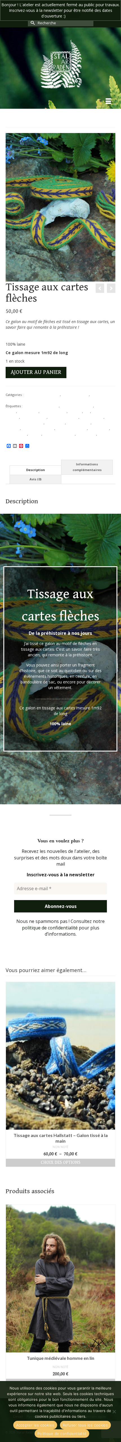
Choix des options (60, 1162)
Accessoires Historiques (42, 395)
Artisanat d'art (28, 411)
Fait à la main (55, 423)
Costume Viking (92, 417)
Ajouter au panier (36, 372)
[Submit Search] (32, 22)
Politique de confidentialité (61, 1433)
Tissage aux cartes (75, 395)
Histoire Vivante (79, 423)
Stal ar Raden (86, 434)
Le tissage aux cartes (71, 428)
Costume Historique (63, 417)
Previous (10, 1074)
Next (110, 1074)
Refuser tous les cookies (85, 1425)
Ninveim (35, 434)
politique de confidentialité (50, 928)
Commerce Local (34, 417)
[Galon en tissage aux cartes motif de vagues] (111, 288)
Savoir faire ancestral (59, 434)
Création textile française (25, 423)
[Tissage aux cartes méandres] (100, 288)
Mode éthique (16, 434)
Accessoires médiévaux (41, 406)
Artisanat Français (53, 411)
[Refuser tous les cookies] (114, 1411)
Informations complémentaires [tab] (87, 467)
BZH (87, 411)
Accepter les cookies (35, 1425)
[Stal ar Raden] (60, 63)
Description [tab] (35, 470)
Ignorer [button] (73, 16)
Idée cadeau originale (38, 428)
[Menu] (108, 102)
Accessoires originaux (76, 406)
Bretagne (75, 411)
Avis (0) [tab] (35, 479)
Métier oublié (99, 428)
